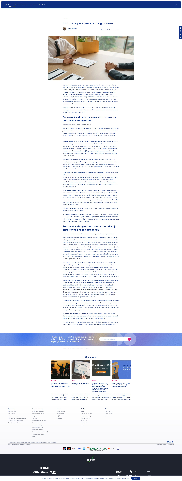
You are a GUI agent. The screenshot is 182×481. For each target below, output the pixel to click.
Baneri (34, 436)
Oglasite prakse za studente (15, 420)
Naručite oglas (12, 411)
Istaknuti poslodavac (37, 427)
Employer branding (37, 409)
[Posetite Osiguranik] (148, 471)
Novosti (65, 19)
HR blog (83, 409)
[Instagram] (168, 442)
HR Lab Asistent (61, 411)
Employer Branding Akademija (40, 432)
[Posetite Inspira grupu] (91, 459)
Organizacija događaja (38, 413)
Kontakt (107, 416)
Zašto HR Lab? (108, 411)
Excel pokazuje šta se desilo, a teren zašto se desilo (80, 384)
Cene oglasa (11, 413)
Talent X (34, 418)
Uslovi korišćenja (170, 444)
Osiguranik (59, 418)
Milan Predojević (72, 28)
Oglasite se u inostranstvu (15, 422)
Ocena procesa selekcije (38, 434)
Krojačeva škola (61, 416)
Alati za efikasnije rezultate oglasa (17, 418)
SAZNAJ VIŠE (11, 6)
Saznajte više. (125, 478)
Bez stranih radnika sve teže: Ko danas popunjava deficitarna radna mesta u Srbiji (60, 384)
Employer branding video (39, 422)
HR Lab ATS (84, 420)
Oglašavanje (11, 409)
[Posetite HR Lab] (52, 472)
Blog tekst (35, 416)
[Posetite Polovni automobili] (119, 471)
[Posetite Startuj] (44, 472)
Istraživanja (84, 422)
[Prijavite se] (129, 339)
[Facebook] (172, 442)
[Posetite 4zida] (133, 471)
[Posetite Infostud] (44, 468)
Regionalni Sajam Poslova (39, 420)
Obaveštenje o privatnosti (161, 444)
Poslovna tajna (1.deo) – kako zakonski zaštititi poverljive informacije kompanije (121, 384)
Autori (82, 425)
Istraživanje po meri (37, 429)
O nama (107, 409)
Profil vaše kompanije (38, 411)
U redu (135, 478)
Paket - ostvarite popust (14, 416)
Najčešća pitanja (109, 413)
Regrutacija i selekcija (86, 413)
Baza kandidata (60, 413)
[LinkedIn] (170, 442)
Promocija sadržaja (37, 425)
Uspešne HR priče (85, 418)
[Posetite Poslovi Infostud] (36, 472)
